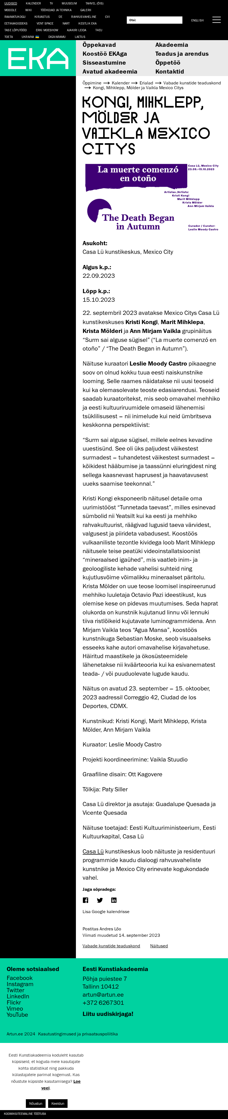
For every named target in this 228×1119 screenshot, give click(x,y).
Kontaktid (169, 71)
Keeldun (57, 1103)
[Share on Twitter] (99, 900)
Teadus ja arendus (182, 53)
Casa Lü (93, 851)
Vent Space (45, 23)
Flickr (14, 1002)
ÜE (60, 16)
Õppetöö (168, 62)
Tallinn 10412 (101, 986)
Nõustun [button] (35, 1103)
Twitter (15, 990)
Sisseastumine (104, 62)
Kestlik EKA (87, 23)
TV (51, 3)
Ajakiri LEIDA (76, 30)
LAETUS (80, 36)
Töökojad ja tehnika (56, 10)
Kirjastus (42, 16)
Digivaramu (57, 36)
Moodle (10, 10)
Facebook (20, 978)
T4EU (99, 30)
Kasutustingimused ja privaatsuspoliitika (78, 1034)
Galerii (85, 10)
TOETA (8, 36)
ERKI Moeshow (47, 30)
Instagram (20, 984)
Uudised (10, 3)
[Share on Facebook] (85, 900)
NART (66, 23)
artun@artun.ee (103, 994)
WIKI (28, 10)
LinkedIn (18, 996)
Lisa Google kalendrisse (106, 911)
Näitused (159, 946)
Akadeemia (172, 44)
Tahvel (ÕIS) (94, 3)
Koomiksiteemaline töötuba (25, 1113)
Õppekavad (99, 44)
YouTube (17, 1015)
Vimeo (15, 1009)
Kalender (33, 3)
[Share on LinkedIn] (114, 900)
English (197, 20)
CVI (107, 16)
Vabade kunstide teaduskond (111, 946)
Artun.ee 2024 (21, 1034)
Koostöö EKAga (105, 53)
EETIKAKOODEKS (16, 23)
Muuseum (69, 3)
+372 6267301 (103, 1002)
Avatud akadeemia (110, 71)
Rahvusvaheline (83, 16)
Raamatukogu (15, 16)
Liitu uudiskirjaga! (108, 1013)
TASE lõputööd (15, 30)
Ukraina (28, 36)
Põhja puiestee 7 (105, 978)
